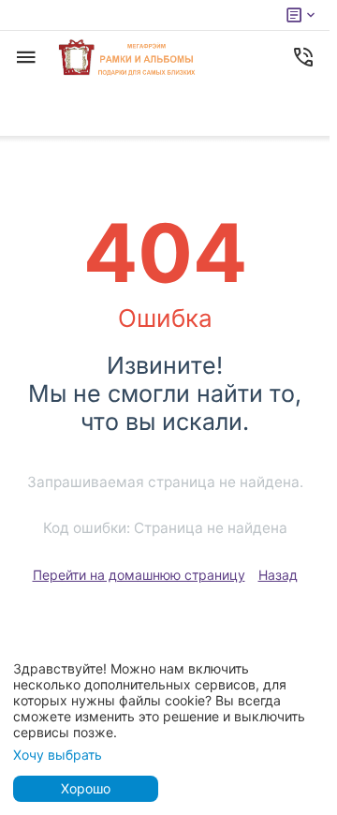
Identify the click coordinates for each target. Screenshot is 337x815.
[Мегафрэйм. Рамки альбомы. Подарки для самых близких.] (128, 57)
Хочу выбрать (57, 755)
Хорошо (85, 788)
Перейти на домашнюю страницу (139, 575)
